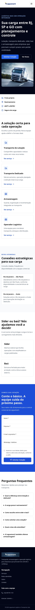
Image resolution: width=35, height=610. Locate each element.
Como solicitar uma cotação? (16, 520)
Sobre (3, 579)
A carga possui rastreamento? (16, 505)
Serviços (4, 573)
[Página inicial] (10, 3)
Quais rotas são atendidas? (15, 527)
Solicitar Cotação (10, 57)
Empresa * (7, 426)
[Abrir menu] (31, 4)
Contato (3, 582)
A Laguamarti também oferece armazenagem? (15, 535)
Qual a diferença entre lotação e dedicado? (16, 497)
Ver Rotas (25, 57)
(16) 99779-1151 (9, 593)
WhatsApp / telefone (10, 442)
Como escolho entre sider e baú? (17, 513)
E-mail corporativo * (10, 434)
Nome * (6, 418)
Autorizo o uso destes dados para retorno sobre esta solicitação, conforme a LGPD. (18, 453)
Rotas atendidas (6, 576)
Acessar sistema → (7, 598)
